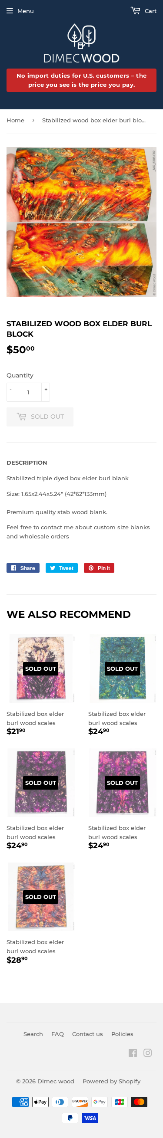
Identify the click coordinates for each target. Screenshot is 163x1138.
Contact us (87, 1033)
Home (15, 120)
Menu (25, 10)
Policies (122, 1033)
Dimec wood (55, 1081)
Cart (149, 10)
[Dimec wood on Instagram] (147, 1054)
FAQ (57, 1033)
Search (33, 1033)
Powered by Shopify (111, 1081)
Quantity (20, 375)
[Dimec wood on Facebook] (132, 1054)
